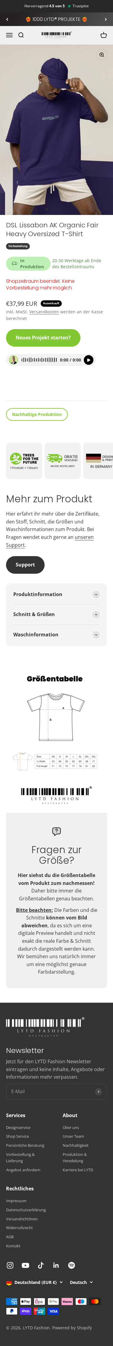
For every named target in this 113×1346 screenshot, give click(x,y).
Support (25, 564)
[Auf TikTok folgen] (41, 1265)
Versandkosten (44, 312)
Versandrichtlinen (22, 1219)
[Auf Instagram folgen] (10, 1265)
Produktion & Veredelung (75, 1157)
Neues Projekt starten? (43, 337)
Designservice (18, 1127)
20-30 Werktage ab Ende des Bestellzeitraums (76, 263)
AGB (10, 1236)
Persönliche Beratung (25, 1145)
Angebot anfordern (23, 1170)
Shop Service (17, 1136)
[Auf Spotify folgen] (71, 1265)
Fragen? (19, 387)
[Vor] (106, 19)
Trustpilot (81, 6)
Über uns (71, 1127)
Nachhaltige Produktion (37, 414)
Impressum (16, 1200)
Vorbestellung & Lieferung (20, 1157)
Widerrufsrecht (19, 1227)
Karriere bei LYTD (78, 1170)
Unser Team (73, 1136)
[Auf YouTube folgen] (25, 1265)
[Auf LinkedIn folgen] (56, 1265)
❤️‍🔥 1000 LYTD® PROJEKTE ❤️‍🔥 (56, 19)
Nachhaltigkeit (76, 1145)
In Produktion (32, 263)
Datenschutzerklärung (26, 1209)
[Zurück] (7, 19)
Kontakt (13, 1246)
